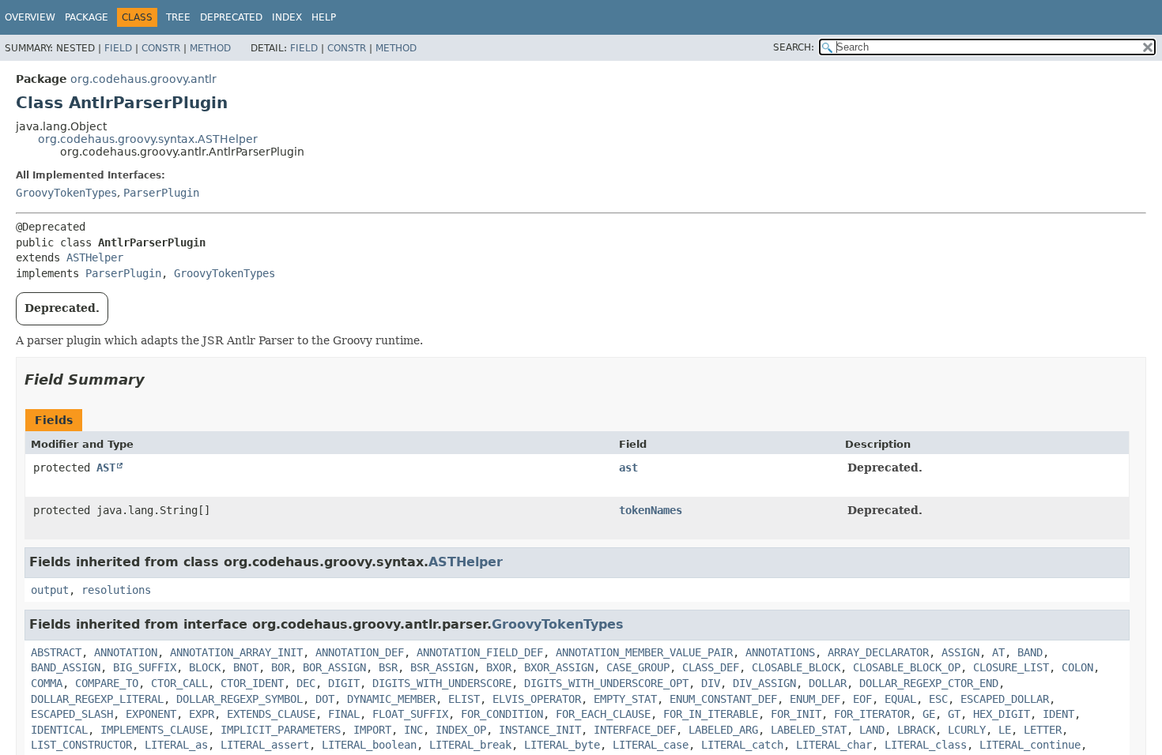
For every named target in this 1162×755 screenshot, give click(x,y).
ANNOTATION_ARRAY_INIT (236, 652)
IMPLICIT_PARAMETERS (281, 729)
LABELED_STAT (809, 729)
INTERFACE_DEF (635, 729)
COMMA (46, 683)
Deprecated (231, 17)
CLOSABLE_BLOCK (796, 667)
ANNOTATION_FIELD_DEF (480, 652)
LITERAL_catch (742, 744)
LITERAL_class (926, 744)
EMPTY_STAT (625, 699)
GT (954, 714)
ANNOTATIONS (780, 652)
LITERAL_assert (265, 744)
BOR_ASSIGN (334, 667)
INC (413, 729)
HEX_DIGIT (1001, 714)
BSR (388, 667)
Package (86, 17)
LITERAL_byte (562, 744)
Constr (160, 48)
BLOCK (205, 667)
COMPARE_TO (106, 683)
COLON (1077, 667)
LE (1004, 729)
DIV (710, 683)
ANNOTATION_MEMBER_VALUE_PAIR (644, 652)
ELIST (464, 699)
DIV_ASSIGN (764, 683)
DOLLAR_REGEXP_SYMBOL (239, 699)
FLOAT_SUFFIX (410, 714)
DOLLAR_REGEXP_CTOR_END (928, 683)
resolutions (116, 590)
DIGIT (344, 683)
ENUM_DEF (815, 699)
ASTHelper (94, 257)
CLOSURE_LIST (1011, 667)
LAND (872, 729)
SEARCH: (793, 47)
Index (287, 17)
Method (210, 48)
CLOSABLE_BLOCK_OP (906, 667)
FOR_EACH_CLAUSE (603, 714)
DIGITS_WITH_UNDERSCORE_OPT (606, 683)
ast (628, 467)
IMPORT (372, 729)
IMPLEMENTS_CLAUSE (154, 729)
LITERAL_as (176, 744)
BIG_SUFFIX (144, 667)
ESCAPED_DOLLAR (1004, 699)
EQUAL (900, 699)
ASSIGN (960, 652)
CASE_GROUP (638, 667)
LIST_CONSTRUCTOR (81, 744)
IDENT (1058, 714)
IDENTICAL (59, 729)
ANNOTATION (125, 652)
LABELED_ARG (723, 729)
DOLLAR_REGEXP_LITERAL (97, 699)
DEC (305, 683)
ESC (938, 699)
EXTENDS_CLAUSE (271, 714)
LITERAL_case (651, 744)
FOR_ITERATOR (872, 714)
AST (105, 467)
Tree (178, 17)
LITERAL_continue (1030, 744)
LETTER (1043, 729)
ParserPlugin (161, 192)
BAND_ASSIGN (65, 667)
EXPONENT (151, 714)
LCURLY (967, 729)
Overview (30, 17)
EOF (862, 699)
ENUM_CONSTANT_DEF (723, 699)
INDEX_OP (461, 729)
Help (323, 17)
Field (118, 48)
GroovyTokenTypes (66, 192)
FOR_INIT (796, 714)
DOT (324, 699)
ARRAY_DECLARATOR (878, 652)
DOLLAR (828, 683)
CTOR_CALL (179, 683)
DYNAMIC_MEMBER (391, 699)
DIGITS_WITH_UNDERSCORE (441, 683)
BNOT (245, 667)
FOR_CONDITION (502, 714)
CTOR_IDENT (252, 683)
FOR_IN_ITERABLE (710, 714)
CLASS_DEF (710, 667)
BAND (1030, 652)
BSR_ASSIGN (441, 667)
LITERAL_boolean (369, 744)
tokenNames (650, 510)
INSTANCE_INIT (540, 729)
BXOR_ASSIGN (559, 667)
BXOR (498, 667)
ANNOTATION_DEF (359, 652)
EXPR (201, 714)
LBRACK (916, 729)
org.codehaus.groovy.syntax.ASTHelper (148, 139)
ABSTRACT (56, 652)
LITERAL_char (834, 744)
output (50, 590)
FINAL (344, 714)
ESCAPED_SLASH (72, 714)
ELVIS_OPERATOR (536, 699)
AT (998, 652)
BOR (280, 667)
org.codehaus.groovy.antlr (143, 79)
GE (928, 714)
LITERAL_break (470, 744)
